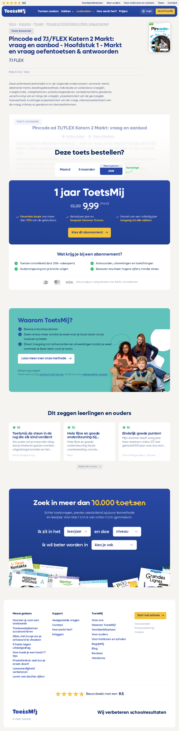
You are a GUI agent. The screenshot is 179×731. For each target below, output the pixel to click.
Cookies (139, 632)
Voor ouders (100, 634)
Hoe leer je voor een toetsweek (26, 622)
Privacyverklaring (144, 628)
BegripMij (98, 644)
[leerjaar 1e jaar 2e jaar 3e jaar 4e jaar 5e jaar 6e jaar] (77, 532)
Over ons (97, 620)
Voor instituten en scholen (109, 639)
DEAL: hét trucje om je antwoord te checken (27, 638)
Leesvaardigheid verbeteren (24, 670)
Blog (94, 648)
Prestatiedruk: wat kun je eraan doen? (29, 662)
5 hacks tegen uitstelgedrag (22, 646)
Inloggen (58, 634)
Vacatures (98, 658)
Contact (57, 625)
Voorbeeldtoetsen (103, 629)
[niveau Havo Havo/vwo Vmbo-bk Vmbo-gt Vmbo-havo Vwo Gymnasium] (127, 532)
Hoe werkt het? (62, 629)
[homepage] (14, 11)
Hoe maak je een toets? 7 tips (29, 654)
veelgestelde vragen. (95, 374)
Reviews (97, 653)
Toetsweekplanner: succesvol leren (25, 630)
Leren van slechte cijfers (29, 676)
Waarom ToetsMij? (104, 625)
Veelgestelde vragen (65, 620)
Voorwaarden (142, 624)
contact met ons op (52, 374)
